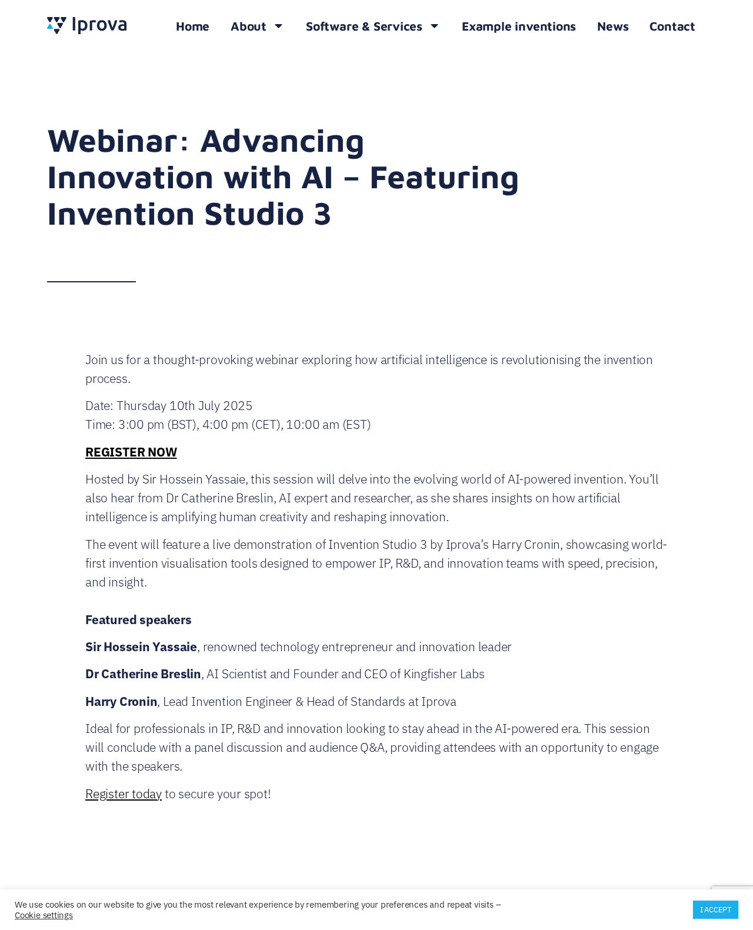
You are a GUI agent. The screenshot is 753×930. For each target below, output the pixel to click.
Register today (123, 793)
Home (192, 26)
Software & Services (364, 26)
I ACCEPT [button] (715, 910)
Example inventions (519, 26)
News (612, 26)
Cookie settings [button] (44, 915)
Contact (672, 26)
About (248, 26)
